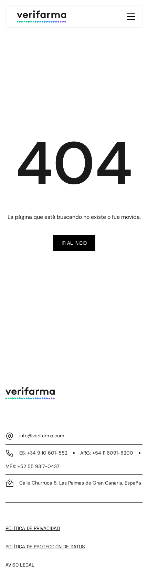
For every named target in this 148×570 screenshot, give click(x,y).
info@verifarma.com (41, 435)
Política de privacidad (33, 528)
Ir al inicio (74, 243)
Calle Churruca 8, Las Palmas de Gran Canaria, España (80, 483)
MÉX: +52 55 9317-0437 (32, 466)
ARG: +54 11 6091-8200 (106, 453)
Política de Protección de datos (45, 546)
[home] (41, 16)
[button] (130, 16)
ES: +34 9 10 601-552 (43, 453)
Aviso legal (20, 565)
